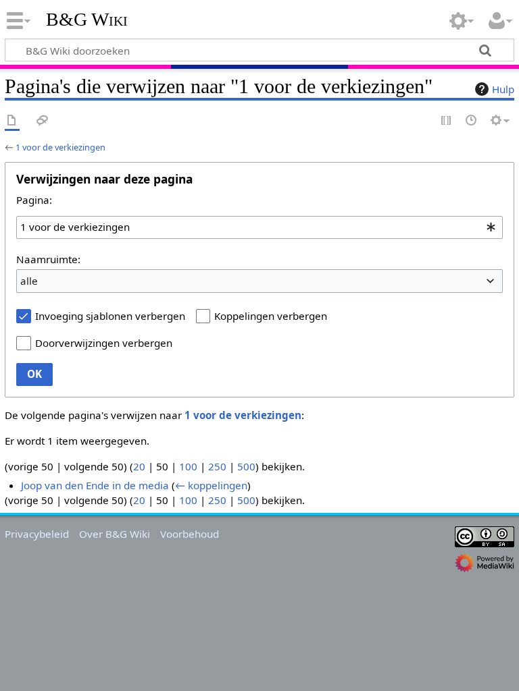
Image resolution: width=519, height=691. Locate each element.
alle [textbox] (29, 280)
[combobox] (259, 227)
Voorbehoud (189, 534)
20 (139, 466)
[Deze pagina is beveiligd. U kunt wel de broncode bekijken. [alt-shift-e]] (446, 121)
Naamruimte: (48, 259)
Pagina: (34, 199)
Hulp (503, 89)
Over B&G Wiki (114, 534)
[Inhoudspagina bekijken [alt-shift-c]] (12, 121)
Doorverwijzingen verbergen (103, 343)
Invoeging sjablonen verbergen (110, 316)
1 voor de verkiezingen (60, 147)
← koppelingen (211, 485)
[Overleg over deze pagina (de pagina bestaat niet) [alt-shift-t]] (42, 121)
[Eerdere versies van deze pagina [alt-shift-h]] (471, 121)
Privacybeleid (37, 534)
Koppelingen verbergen (270, 316)
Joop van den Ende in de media (95, 485)
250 (217, 466)
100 (188, 466)
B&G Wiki (87, 19)
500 (246, 466)
